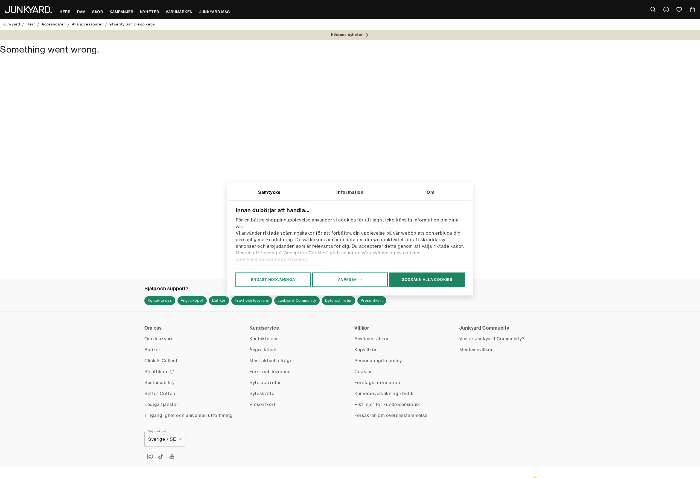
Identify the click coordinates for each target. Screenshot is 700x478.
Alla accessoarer (87, 24)
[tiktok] (160, 456)
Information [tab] (350, 192)
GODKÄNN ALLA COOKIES (427, 279)
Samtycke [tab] (269, 192)
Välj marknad (157, 431)
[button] (159, 300)
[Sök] (653, 9)
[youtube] (171, 456)
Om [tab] (430, 192)
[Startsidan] (28, 9)
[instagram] (149, 456)
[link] (666, 9)
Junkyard (11, 24)
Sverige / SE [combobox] (162, 439)
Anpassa (347, 279)
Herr (31, 24)
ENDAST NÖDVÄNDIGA (273, 279)
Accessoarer (53, 24)
